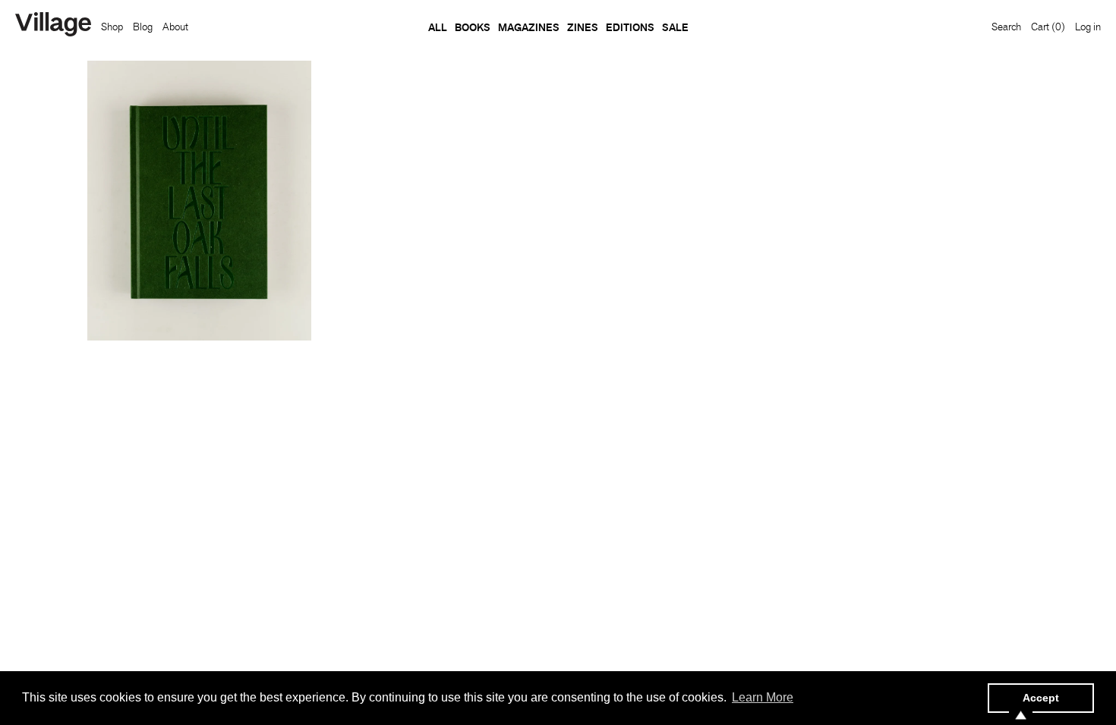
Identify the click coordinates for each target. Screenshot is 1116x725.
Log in (1088, 26)
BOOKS (472, 27)
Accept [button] (1041, 698)
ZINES (582, 27)
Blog (143, 26)
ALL (437, 27)
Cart (1048, 26)
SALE (675, 27)
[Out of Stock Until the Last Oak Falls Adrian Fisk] (199, 201)
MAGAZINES (529, 27)
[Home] (53, 26)
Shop (112, 26)
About (175, 26)
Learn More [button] (762, 697)
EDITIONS (630, 27)
